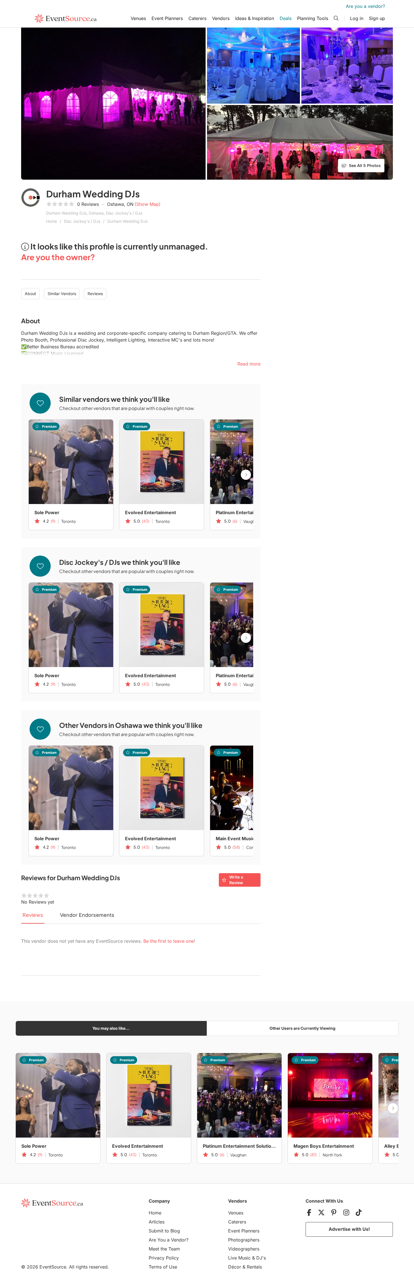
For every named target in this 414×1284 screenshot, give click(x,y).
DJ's (261, 1258)
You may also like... (111, 1028)
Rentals (254, 1267)
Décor (234, 1267)
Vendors (221, 18)
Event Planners (167, 18)
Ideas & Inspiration (254, 18)
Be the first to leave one (168, 941)
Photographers (243, 1240)
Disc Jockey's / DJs (82, 221)
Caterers (197, 18)
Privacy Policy (164, 1258)
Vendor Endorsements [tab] (87, 915)
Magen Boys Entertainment (323, 1146)
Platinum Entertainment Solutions (252, 512)
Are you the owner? (58, 257)
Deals (285, 18)
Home (51, 221)
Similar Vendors (62, 293)
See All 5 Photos (365, 165)
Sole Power (46, 512)
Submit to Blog (164, 1231)
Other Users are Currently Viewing (302, 1028)
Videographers (243, 1249)
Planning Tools (312, 18)
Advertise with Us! (349, 1229)
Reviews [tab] (33, 915)
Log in (356, 18)
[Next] (246, 475)
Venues (138, 18)
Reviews (95, 293)
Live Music (239, 1258)
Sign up (377, 18)
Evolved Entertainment (150, 512)
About (30, 293)
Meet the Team (164, 1249)
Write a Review (236, 880)
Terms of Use (163, 1267)
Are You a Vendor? (168, 1240)
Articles (156, 1222)
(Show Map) (148, 204)
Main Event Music (235, 838)
